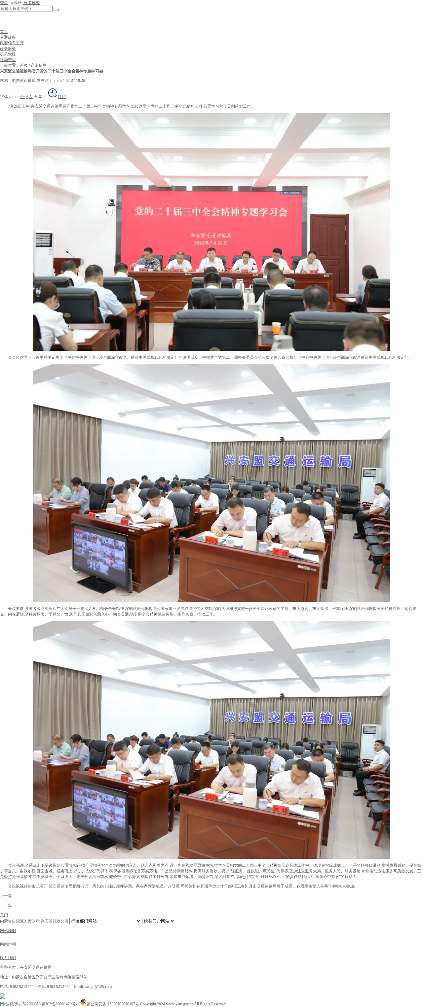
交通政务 (8, 37)
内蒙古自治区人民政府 (20, 921)
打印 (62, 96)
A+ (22, 96)
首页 (4, 31)
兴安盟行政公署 (54, 921)
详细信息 (39, 65)
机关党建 (8, 54)
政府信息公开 (12, 43)
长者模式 (31, 2)
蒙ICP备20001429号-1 (60, 1004)
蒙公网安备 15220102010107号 (113, 1004)
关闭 (4, 915)
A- (31, 96)
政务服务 (8, 48)
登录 (4, 2)
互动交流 (8, 59)
